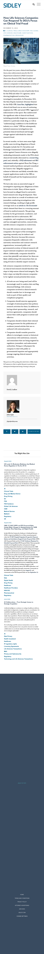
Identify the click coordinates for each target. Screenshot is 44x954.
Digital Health (8, 580)
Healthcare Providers (11, 588)
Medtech (7, 514)
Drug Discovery (23, 30)
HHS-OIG (7, 590)
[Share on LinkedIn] (22, 431)
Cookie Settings (22, 916)
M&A (5, 651)
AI (5, 30)
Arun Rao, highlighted (25, 104)
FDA (31, 30)
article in (28, 206)
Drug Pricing (8, 496)
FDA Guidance (9, 504)
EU (5, 499)
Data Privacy (8, 636)
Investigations (27, 33)
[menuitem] (32, 4)
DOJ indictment (26, 160)
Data (5, 578)
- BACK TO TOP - (22, 783)
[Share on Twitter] (15, 431)
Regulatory (19, 35)
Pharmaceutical (9, 35)
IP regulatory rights (10, 644)
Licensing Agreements (11, 646)
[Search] (32, 4)
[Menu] (38, 4)
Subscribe (34, 431)
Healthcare (17, 33)
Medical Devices (9, 511)
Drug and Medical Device (12, 494)
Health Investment (10, 639)
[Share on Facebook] (6, 431)
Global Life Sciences (11, 506)
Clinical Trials (12, 30)
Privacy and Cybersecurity (12, 654)
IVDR (5, 509)
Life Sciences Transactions (13, 649)
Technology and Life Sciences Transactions (18, 659)
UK (5, 519)
